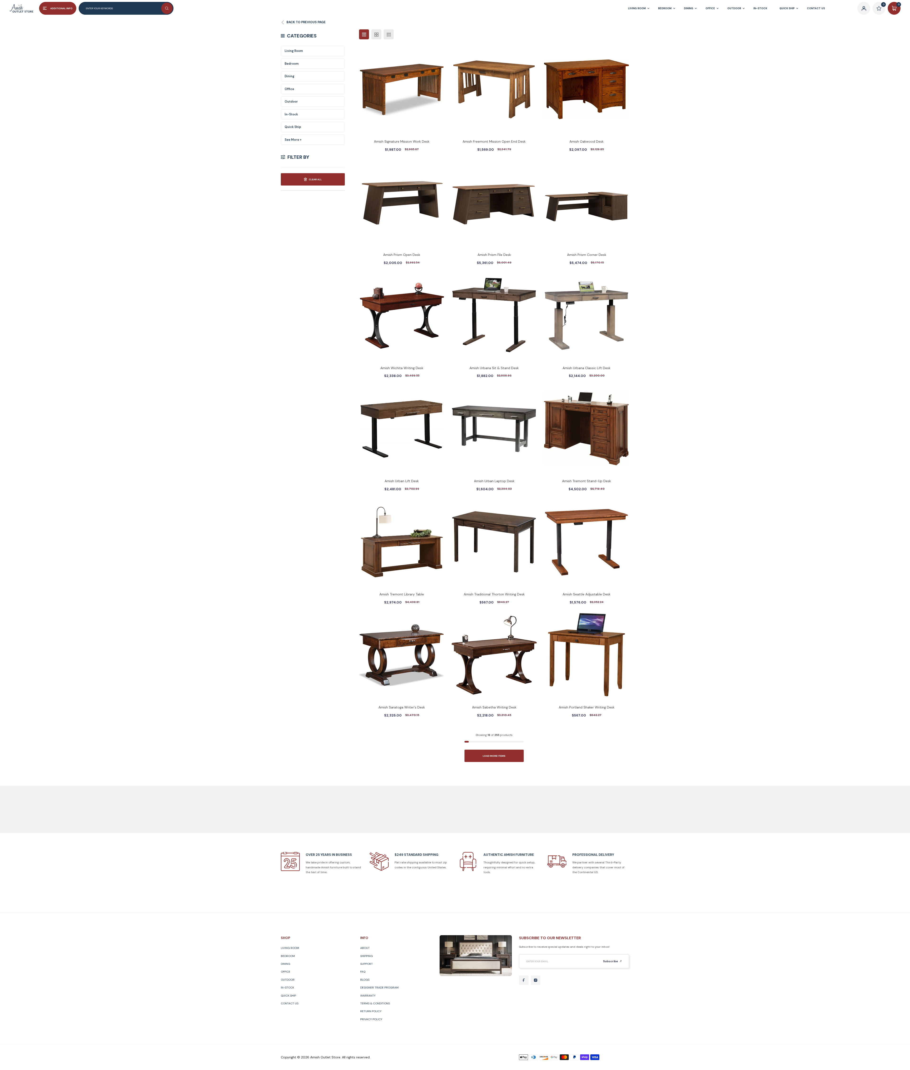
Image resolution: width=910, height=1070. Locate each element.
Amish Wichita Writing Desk (401, 368)
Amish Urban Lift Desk (402, 481)
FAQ (362, 972)
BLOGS (364, 980)
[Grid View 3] (364, 34)
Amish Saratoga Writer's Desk (401, 707)
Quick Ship (293, 127)
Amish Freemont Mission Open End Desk (494, 141)
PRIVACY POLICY (371, 1019)
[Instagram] (535, 980)
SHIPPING (366, 956)
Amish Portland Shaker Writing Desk (586, 707)
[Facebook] (523, 980)
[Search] (167, 8)
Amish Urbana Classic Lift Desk (586, 368)
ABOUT (365, 948)
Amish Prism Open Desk (401, 255)
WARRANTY (368, 995)
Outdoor (291, 102)
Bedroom (292, 64)
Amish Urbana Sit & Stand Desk (494, 368)
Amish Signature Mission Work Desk (401, 141)
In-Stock (291, 114)
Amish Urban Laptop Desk (494, 481)
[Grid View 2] (376, 34)
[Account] (863, 8)
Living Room (294, 51)
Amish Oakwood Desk (586, 141)
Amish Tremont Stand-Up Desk (586, 481)
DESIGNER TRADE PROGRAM (379, 987)
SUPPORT (366, 964)
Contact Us (289, 1003)
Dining (289, 76)
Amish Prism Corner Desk (586, 255)
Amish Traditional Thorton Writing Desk (494, 594)
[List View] (389, 34)
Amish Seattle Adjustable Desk (586, 594)
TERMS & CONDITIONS (375, 1003)
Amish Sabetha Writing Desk (494, 707)
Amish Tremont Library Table (401, 594)
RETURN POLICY (371, 1011)
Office (289, 89)
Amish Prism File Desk (494, 255)
